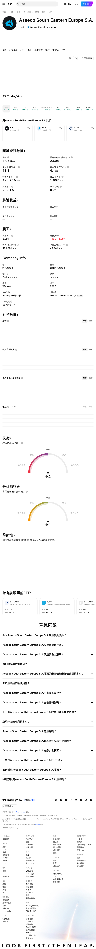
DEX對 (5, 860)
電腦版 (5, 921)
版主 (54, 853)
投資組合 (6, 900)
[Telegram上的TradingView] (81, 800)
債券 (4, 852)
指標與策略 (57, 874)
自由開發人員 (58, 879)
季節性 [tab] (55, 49)
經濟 (4, 884)
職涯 (27, 895)
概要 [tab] (4, 49)
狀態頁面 (29, 938)
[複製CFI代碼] (13, 305)
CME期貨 (29, 871)
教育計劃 (80, 866)
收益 (4, 887)
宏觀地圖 (6, 908)
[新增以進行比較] (28, 129)
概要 (27, 855)
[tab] (85, 321)
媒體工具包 (30, 898)
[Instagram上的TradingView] (71, 800)
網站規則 (56, 850)
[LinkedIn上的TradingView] (76, 800)
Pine (4, 863)
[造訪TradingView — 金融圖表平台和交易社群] (12, 96)
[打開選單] (3, 3)
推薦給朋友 (57, 844)
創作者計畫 (57, 847)
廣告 (78, 858)
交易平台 (80, 850)
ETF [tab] (63, 49)
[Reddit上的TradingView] (91, 800)
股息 (4, 890)
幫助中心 (29, 892)
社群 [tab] (30, 49)
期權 (4, 905)
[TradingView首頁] (10, 4)
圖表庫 (79, 842)
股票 (4, 847)
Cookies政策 (31, 927)
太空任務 (29, 887)
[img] (55, 27)
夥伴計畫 (80, 863)
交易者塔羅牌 (31, 908)
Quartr (37, 824)
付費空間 (56, 882)
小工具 (79, 839)
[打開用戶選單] (76, 3)
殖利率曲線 (6, 903)
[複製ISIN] (75, 296)
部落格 (28, 890)
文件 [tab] (22, 49)
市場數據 (29, 844)
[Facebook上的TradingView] (61, 800)
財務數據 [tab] (14, 49)
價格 (27, 842)
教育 (54, 863)
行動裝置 (6, 919)
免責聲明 (29, 921)
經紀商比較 (30, 860)
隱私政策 (29, 924)
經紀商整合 (81, 860)
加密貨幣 (6, 855)
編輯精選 (56, 866)
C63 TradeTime (32, 911)
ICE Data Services (19, 812)
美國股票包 (30, 876)
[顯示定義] (8, 157)
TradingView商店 (33, 905)
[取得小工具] (75, 58)
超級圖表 (6, 839)
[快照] (70, 58)
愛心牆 (55, 842)
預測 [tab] (48, 49)
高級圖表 (80, 847)
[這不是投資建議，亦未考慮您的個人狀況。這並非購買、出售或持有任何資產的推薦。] (22, 443)
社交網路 (56, 839)
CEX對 (5, 858)
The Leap (30, 863)
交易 (54, 860)
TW (69, 4)
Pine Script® (7, 911)
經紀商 (28, 858)
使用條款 (29, 919)
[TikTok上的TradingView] (86, 800)
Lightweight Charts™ (85, 844)
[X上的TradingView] (56, 800)
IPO (4, 892)
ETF (4, 849)
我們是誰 (29, 884)
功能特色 (29, 839)
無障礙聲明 (30, 930)
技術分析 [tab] (38, 49)
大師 (54, 876)
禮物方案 (29, 847)
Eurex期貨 (30, 874)
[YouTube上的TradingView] (66, 800)
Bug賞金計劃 (31, 935)
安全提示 (29, 932)
